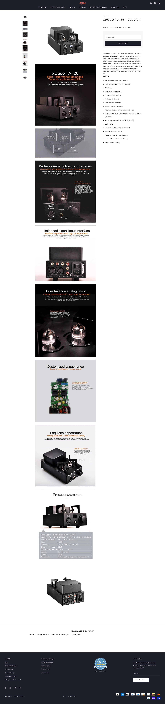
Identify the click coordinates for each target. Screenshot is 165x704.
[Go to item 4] (25, 34)
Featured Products (58, 7)
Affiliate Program (47, 662)
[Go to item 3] (25, 28)
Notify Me (123, 43)
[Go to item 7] (25, 56)
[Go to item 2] (25, 23)
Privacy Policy (9, 673)
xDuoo (106, 16)
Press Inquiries (46, 666)
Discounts (115, 7)
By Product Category (98, 7)
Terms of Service (10, 676)
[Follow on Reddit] (15, 688)
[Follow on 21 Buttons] (20, 688)
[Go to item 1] (25, 17)
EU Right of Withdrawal (13, 680)
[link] (100, 665)
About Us (8, 659)
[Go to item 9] (25, 70)
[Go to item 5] (25, 41)
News (125, 7)
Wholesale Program (48, 659)
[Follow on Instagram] (10, 688)
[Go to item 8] (25, 63)
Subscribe (141, 680)
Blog (6, 662)
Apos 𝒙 (72, 7)
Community (42, 7)
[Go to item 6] (25, 48)
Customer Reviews (11, 666)
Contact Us (45, 673)
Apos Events (45, 669)
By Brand (82, 7)
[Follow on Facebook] (5, 688)
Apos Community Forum (82, 631)
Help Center (9, 669)
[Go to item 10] (25, 77)
